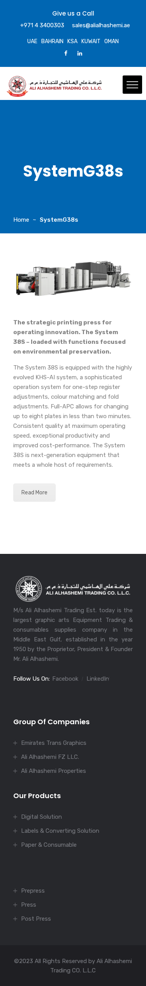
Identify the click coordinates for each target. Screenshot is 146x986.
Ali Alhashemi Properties (53, 770)
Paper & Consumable (49, 844)
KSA (72, 41)
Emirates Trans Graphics (53, 742)
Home (21, 219)
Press (28, 904)
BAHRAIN (52, 41)
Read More (34, 492)
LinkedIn (97, 678)
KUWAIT (90, 41)
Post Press (36, 918)
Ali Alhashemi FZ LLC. (50, 756)
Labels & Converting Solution (60, 830)
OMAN (111, 41)
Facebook (65, 678)
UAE (32, 41)
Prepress (33, 890)
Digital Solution (41, 816)
